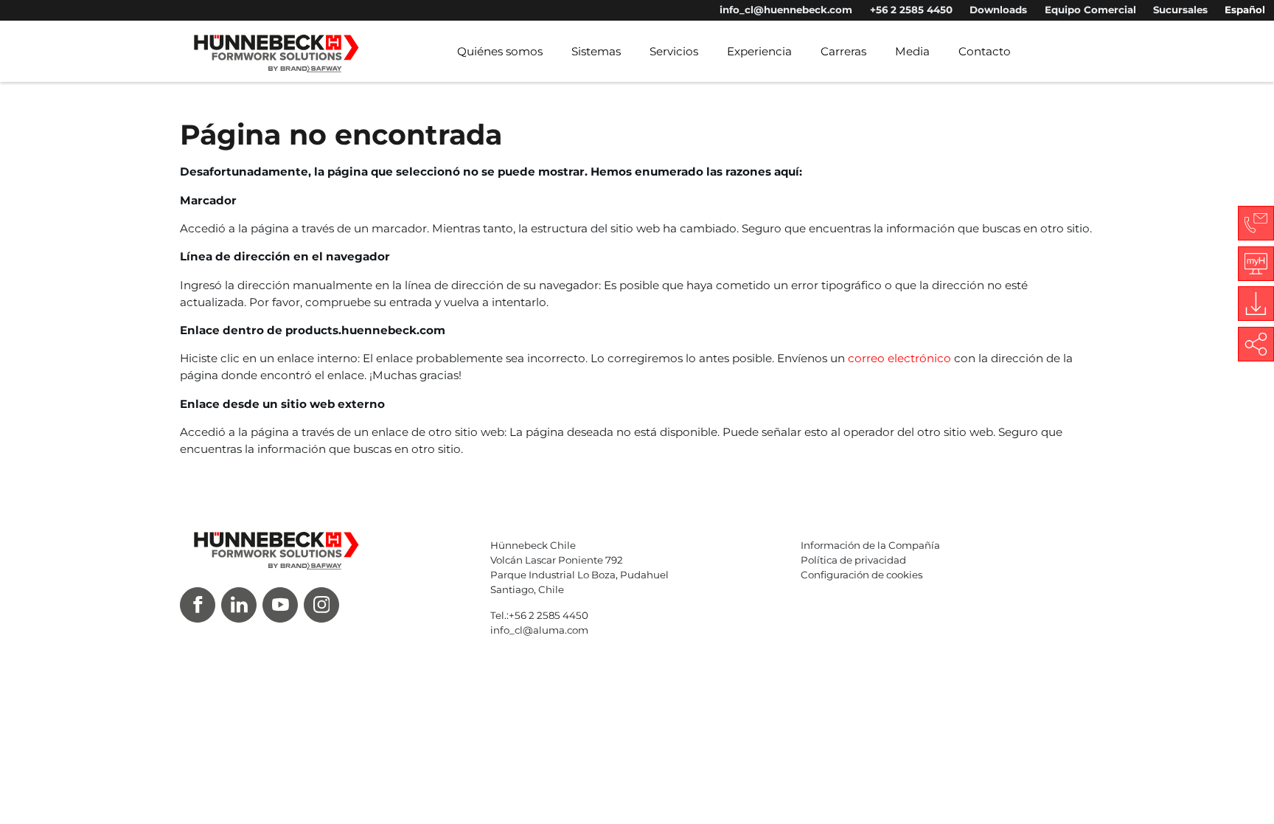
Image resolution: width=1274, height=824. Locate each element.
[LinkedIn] (239, 605)
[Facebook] (197, 605)
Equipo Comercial (1090, 9)
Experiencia (759, 51)
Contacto (984, 51)
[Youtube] (280, 605)
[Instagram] (321, 605)
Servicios (674, 51)
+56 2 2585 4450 (911, 9)
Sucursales (1180, 9)
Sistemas (596, 51)
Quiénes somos (500, 51)
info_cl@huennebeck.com (786, 9)
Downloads (998, 9)
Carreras (843, 51)
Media (912, 51)
